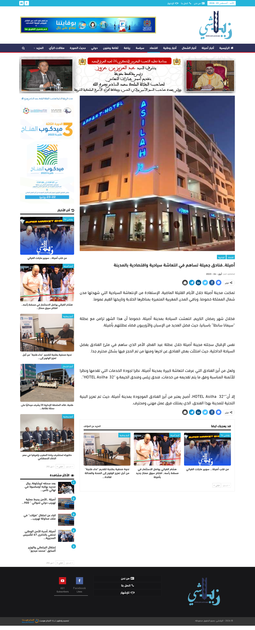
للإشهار (170, 3)
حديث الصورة (78, 48)
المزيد (39, 48)
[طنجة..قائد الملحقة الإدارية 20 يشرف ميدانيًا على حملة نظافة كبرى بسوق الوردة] (47, 383)
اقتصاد (154, 48)
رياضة (127, 48)
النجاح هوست (45, 620)
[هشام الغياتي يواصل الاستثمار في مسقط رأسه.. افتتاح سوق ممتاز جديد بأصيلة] (157, 449)
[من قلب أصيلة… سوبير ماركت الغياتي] (207, 449)
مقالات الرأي (56, 48)
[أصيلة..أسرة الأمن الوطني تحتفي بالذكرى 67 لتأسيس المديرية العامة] (66, 536)
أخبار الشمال (189, 48)
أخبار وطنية (169, 48)
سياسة (140, 48)
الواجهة (221, 257)
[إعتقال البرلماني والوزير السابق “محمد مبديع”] (66, 552)
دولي (94, 48)
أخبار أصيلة (208, 48)
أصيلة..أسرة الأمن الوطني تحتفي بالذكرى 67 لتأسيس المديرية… (39, 535)
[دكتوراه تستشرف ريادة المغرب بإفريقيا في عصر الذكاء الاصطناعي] (47, 433)
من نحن (197, 3)
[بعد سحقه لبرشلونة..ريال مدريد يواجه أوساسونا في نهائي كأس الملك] (66, 488)
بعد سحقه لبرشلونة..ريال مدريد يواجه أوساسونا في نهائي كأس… (40, 487)
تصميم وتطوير (63, 620)
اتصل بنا (184, 3)
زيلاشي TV (225, 435)
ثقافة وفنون (110, 48)
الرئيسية (224, 48)
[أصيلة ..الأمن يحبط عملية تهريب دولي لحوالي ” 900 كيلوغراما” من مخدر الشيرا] (66, 504)
